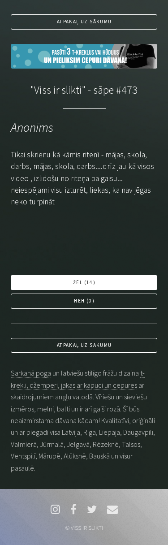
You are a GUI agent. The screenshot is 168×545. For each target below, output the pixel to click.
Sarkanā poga (31, 372)
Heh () (84, 301)
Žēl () (84, 282)
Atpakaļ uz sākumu (84, 21)
